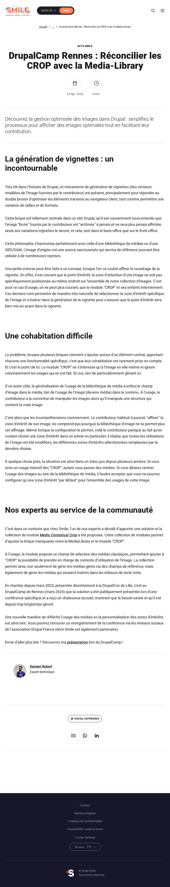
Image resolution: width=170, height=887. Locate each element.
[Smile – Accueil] (17, 10)
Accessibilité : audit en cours (85, 829)
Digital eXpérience (86, 718)
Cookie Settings (85, 837)
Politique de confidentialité (85, 821)
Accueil (43, 26)
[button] (55, 10)
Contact (85, 805)
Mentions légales (85, 813)
